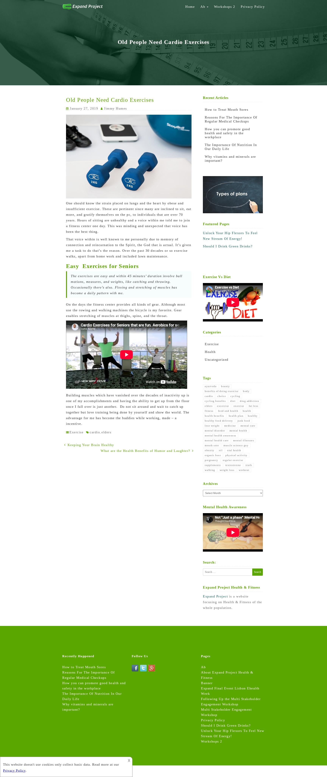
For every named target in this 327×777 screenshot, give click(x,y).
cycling (235, 396)
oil (221, 450)
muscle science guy (235, 445)
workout (244, 470)
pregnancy (211, 460)
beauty (225, 386)
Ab (203, 7)
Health (210, 352)
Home (190, 7)
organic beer (213, 455)
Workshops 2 (224, 7)
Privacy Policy (253, 7)
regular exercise (233, 460)
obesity (209, 450)
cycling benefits (215, 401)
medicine (230, 425)
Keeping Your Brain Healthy (91, 445)
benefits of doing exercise (221, 391)
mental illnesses (243, 440)
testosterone (233, 465)
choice (221, 396)
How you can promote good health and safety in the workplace (227, 133)
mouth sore (212, 445)
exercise (239, 406)
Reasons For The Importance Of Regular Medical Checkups (231, 119)
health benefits (214, 415)
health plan (236, 415)
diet (232, 401)
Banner (207, 683)
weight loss (227, 470)
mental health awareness (220, 435)
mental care (248, 425)
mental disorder (215, 430)
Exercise (76, 432)
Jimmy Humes (115, 108)
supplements (213, 465)
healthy (253, 415)
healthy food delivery (219, 420)
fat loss (253, 406)
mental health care (217, 440)
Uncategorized (216, 359)
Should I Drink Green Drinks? (227, 246)
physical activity (236, 455)
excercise (223, 406)
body (246, 391)
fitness (209, 410)
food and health (228, 410)
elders (106, 432)
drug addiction (249, 401)
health (247, 410)
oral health (234, 450)
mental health (238, 430)
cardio (95, 432)
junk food (243, 420)
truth (249, 465)
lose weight (212, 425)
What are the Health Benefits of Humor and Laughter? (145, 451)
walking (210, 470)
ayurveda (210, 386)
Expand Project (216, 596)
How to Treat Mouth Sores (226, 109)
